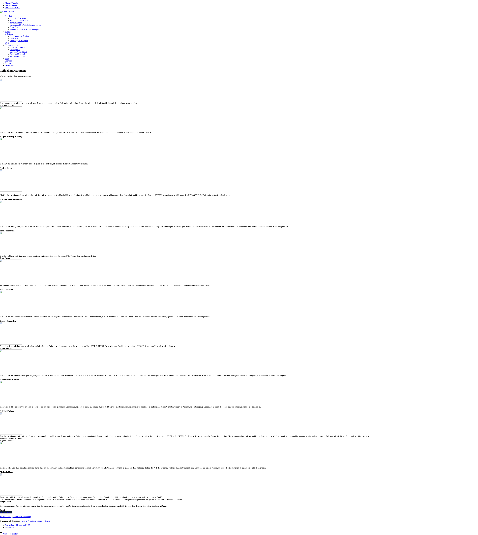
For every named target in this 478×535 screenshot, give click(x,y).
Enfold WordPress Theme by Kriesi (36, 521)
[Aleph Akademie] (7, 12)
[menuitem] (241, 23)
